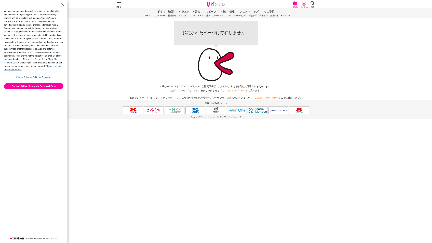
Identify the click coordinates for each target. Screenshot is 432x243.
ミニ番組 (269, 11)
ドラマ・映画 (165, 11)
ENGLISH (285, 15)
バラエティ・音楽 (189, 11)
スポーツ (210, 11)
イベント (183, 15)
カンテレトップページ (234, 90)
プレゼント (218, 15)
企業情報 (264, 15)
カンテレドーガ (196, 15)
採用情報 (274, 15)
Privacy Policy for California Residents (33, 77)
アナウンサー (159, 15)
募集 (208, 15)
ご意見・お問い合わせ (267, 97)
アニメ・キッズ (249, 11)
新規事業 (253, 15)
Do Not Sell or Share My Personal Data (34, 86)
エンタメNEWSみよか (236, 15)
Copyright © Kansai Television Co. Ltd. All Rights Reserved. (216, 117)
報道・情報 (228, 11)
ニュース (146, 15)
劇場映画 (172, 15)
